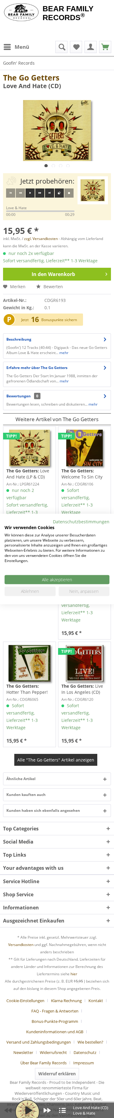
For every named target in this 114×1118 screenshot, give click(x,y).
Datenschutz (85, 1052)
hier (74, 973)
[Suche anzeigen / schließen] (61, 47)
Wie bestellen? (90, 1042)
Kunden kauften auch (26, 794)
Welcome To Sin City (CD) (81, 474)
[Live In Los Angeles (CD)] (84, 663)
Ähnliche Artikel (21, 778)
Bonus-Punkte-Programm (55, 1021)
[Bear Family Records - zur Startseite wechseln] (21, 13)
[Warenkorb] (105, 47)
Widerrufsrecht (53, 1052)
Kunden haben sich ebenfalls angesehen (43, 810)
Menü (22, 46)
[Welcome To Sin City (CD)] (84, 448)
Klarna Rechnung (66, 1000)
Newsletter (23, 1052)
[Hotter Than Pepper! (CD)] (29, 663)
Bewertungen (18, 396)
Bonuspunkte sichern (59, 319)
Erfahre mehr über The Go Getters (36, 367)
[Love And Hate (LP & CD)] (29, 448)
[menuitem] (16, 47)
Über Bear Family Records (43, 1063)
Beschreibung (18, 339)
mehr (63, 352)
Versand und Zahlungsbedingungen (38, 1042)
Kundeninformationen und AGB (54, 1031)
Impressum (83, 1063)
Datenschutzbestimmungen (81, 522)
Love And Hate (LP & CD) (27, 474)
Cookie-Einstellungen (25, 1000)
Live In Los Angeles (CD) (82, 689)
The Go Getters (31, 77)
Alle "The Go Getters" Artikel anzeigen (55, 760)
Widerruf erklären (57, 1074)
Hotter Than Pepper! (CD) (27, 689)
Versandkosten (20, 944)
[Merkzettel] (76, 47)
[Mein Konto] (91, 47)
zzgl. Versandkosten (41, 238)
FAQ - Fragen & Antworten (54, 1011)
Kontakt (95, 1000)
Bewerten (52, 286)
